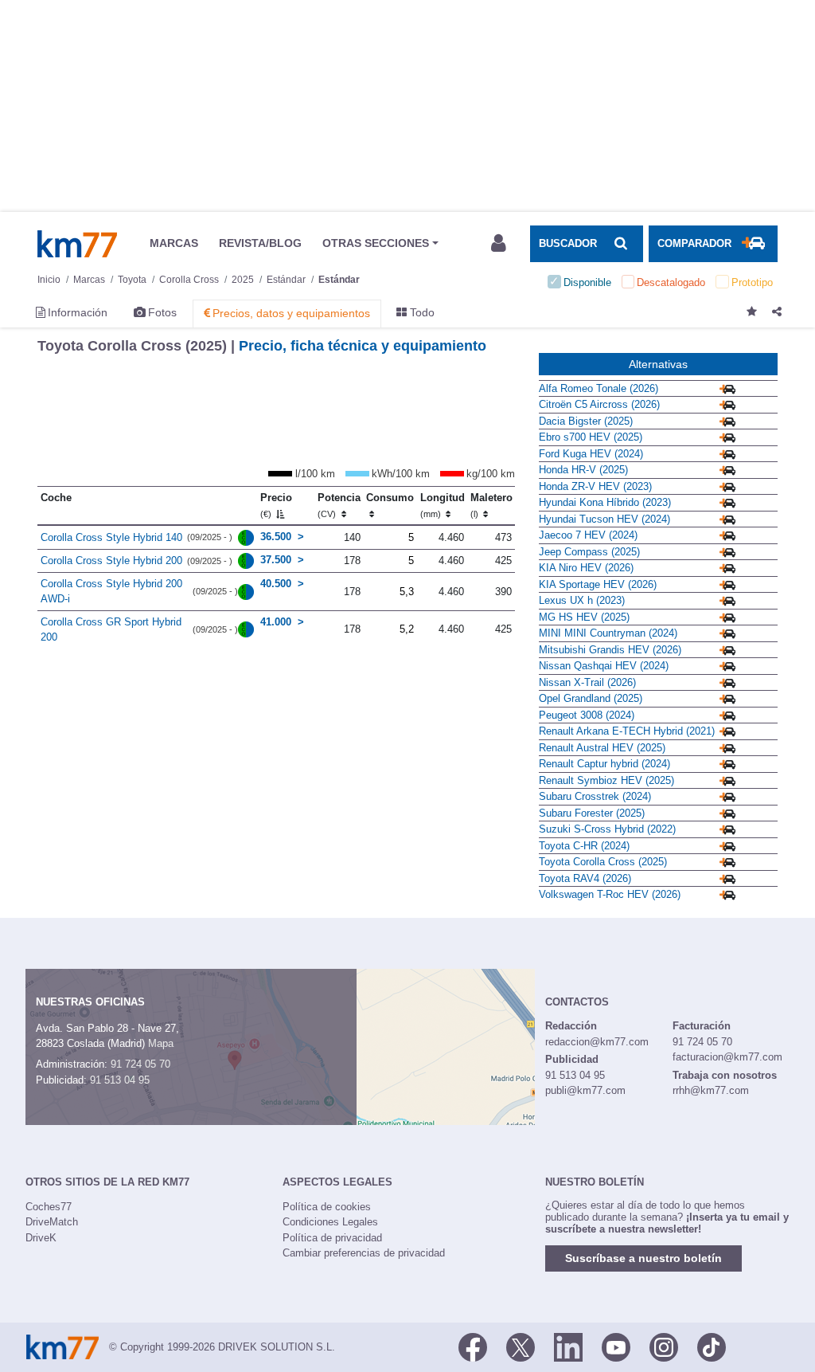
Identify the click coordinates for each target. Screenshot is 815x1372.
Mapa (161, 1043)
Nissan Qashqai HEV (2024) (604, 666)
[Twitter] (520, 1345)
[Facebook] (472, 1345)
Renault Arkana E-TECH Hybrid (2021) (627, 731)
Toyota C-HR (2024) (584, 846)
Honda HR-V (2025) (583, 470)
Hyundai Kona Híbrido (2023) (605, 502)
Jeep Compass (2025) (589, 552)
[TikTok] (711, 1345)
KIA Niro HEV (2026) (586, 568)
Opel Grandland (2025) (590, 698)
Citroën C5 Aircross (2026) (599, 404)
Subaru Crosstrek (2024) (595, 796)
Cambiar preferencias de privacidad (364, 1253)
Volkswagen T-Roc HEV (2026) (609, 894)
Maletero (491, 505)
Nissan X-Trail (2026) (587, 682)
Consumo (390, 498)
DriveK (41, 1238)
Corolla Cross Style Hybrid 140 (111, 537)
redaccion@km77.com (597, 1042)
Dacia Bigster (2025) (586, 421)
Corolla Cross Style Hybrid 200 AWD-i (111, 592)
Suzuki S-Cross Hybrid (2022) (607, 829)
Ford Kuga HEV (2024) (591, 454)
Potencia (339, 505)
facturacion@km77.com (727, 1057)
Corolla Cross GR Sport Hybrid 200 (111, 630)
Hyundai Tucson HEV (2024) (604, 519)
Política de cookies (327, 1207)
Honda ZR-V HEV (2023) (595, 486)
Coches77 (48, 1207)
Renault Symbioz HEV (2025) (606, 780)
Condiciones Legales (330, 1222)
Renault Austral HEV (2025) (602, 748)
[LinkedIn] (568, 1345)
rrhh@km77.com (711, 1090)
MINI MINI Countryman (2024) (608, 633)
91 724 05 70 (140, 1064)
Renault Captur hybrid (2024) (604, 764)
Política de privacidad (332, 1238)
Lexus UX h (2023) (582, 600)
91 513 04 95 (120, 1080)
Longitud (442, 505)
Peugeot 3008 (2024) (586, 715)
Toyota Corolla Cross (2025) (603, 862)
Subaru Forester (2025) (592, 813)
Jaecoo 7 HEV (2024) (588, 535)
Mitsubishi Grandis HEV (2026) (610, 650)
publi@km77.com (585, 1090)
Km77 (77, 244)
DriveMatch (51, 1222)
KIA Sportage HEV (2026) (598, 584)
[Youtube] (616, 1345)
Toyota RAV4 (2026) (585, 878)
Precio (276, 505)
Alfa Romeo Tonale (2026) (598, 388)
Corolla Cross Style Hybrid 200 (111, 560)
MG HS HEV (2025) (584, 617)
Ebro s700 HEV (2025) (590, 437)
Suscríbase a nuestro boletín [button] (643, 1258)
